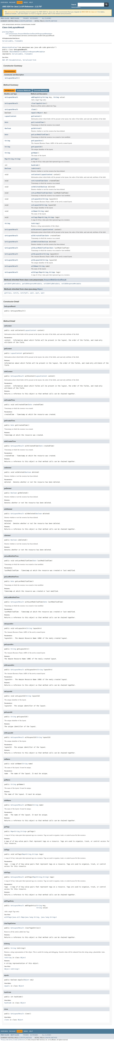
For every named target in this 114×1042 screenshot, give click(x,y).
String (45, 97)
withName (34, 266)
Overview (4, 2)
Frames (26, 18)
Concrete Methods (41, 90)
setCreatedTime (37, 181)
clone (33, 109)
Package (12, 2)
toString (34, 223)
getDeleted (35, 128)
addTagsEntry (36, 97)
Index (26, 2)
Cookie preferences (19, 1039)
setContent (35, 174)
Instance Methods (24, 90)
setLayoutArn (36, 199)
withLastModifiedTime (40, 248)
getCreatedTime (37, 122)
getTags (34, 159)
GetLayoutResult (11, 78)
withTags (34, 272)
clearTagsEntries (38, 103)
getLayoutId (36, 147)
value (14, 47)
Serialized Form (29, 60)
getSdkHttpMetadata (12, 284)
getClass (7, 293)
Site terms (9, 1039)
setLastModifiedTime (39, 193)
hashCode (34, 165)
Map (6, 159)
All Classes (46, 18)
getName (34, 153)
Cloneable (19, 41)
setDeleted (35, 187)
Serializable (7, 41)
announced (11, 12)
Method (29, 21)
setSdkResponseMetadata (71, 284)
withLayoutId (36, 260)
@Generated (6, 47)
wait (32, 293)
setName (34, 211)
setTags (34, 217)
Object (40, 113)
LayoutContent (10, 116)
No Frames (34, 18)
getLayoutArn (36, 141)
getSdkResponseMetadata (32, 284)
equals (34, 113)
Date (6, 122)
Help (31, 2)
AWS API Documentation (11, 60)
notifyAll (24, 293)
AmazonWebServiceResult (19, 52)
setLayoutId (36, 205)
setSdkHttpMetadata (52, 284)
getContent (35, 116)
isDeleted (35, 168)
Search (73, 4)
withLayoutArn (37, 254)
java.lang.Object (8, 32)
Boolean (8, 128)
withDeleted (36, 242)
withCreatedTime (38, 235)
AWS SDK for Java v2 (89, 12)
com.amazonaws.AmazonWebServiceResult (21, 34)
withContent (36, 229)
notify (16, 293)
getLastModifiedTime (39, 134)
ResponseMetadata (44, 34)
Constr (22, 21)
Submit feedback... (76, 7)
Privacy (3, 1039)
